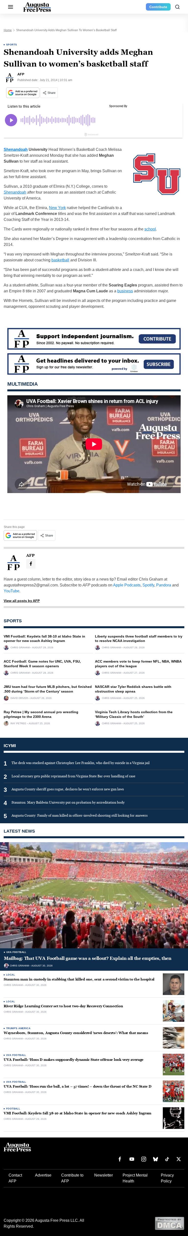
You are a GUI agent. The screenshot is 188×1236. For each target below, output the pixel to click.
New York (57, 208)
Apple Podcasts (127, 585)
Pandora (163, 585)
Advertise (43, 1175)
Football (13, 1108)
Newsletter (103, 1175)
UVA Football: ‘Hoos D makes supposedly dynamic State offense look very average (73, 1059)
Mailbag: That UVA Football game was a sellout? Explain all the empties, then (87, 958)
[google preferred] (23, 92)
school (150, 229)
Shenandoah (16, 149)
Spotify (148, 585)
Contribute (158, 7)
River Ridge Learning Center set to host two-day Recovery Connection (63, 1006)
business (125, 291)
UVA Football (16, 952)
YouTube (11, 591)
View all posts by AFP (22, 601)
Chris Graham (20, 647)
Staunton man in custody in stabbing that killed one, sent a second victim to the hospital (79, 979)
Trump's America (18, 1028)
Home (8, 30)
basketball (60, 260)
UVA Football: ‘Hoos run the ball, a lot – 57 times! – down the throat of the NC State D (78, 1086)
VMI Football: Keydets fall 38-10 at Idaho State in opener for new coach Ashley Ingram (77, 1113)
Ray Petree (18, 723)
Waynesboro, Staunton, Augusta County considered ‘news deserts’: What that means (76, 1033)
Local (10, 974)
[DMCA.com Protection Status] (169, 1223)
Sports (11, 44)
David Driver (19, 698)
